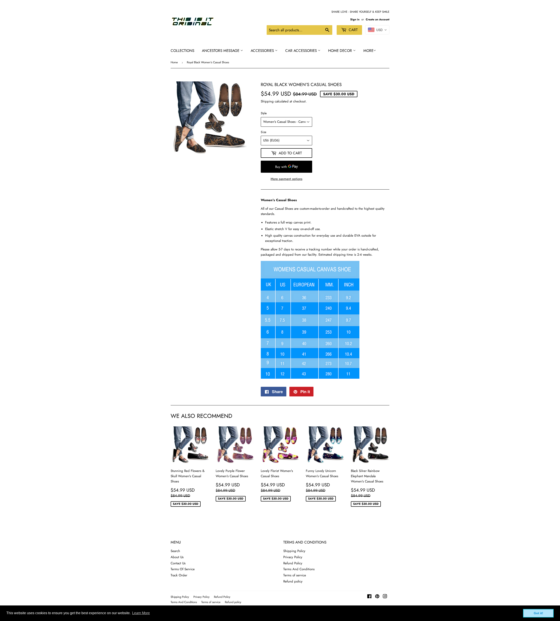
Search (175, 551)
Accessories (263, 50)
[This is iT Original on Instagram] (385, 597)
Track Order (179, 575)
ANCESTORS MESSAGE (221, 50)
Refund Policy (292, 563)
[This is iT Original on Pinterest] (377, 597)
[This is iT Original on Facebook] (369, 597)
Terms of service (294, 575)
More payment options (286, 178)
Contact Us (178, 563)
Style (264, 113)
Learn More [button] (141, 613)
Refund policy (293, 581)
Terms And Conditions (299, 569)
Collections (182, 50)
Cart (353, 29)
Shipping (267, 101)
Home (174, 62)
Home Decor (340, 50)
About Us (177, 557)
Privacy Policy (292, 557)
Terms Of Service (183, 569)
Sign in (354, 19)
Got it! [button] (538, 613)
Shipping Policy (294, 551)
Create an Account (377, 19)
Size (263, 132)
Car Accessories (301, 50)
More (368, 50)
